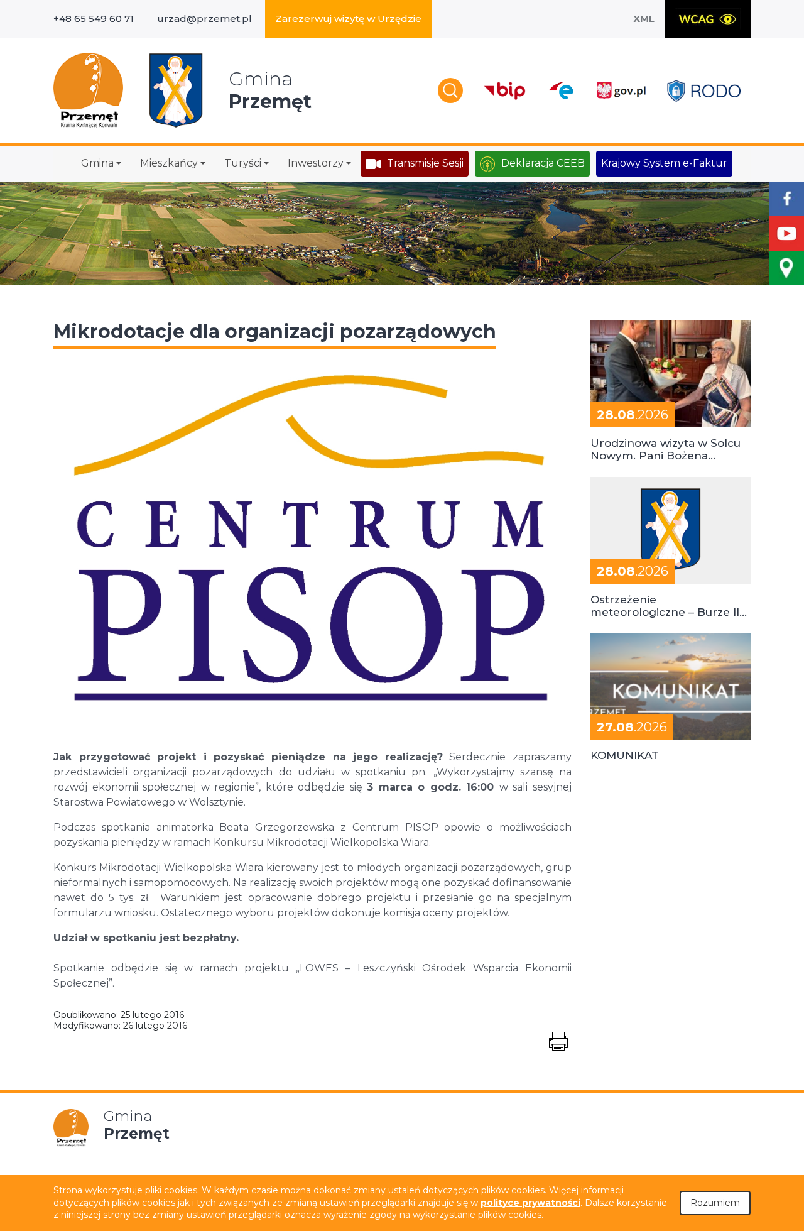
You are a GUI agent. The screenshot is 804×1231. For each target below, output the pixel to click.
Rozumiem (715, 1202)
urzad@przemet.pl (204, 19)
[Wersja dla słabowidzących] (708, 19)
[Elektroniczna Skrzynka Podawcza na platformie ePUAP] (560, 90)
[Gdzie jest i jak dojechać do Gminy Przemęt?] (786, 268)
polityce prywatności (530, 1202)
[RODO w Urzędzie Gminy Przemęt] (704, 91)
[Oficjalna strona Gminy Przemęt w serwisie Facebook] (786, 199)
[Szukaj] (450, 90)
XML (644, 19)
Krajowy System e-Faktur (664, 163)
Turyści (242, 163)
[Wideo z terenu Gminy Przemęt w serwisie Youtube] (786, 233)
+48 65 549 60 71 (93, 19)
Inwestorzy (316, 163)
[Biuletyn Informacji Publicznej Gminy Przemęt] (505, 91)
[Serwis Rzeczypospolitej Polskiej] (620, 91)
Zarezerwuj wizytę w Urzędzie (348, 19)
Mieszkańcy (169, 163)
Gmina (97, 163)
